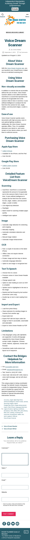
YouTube (13, 526)
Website (4, 492)
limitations (7, 411)
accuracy (6, 400)
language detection (21, 407)
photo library (24, 411)
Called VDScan (7, 151)
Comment (5, 448)
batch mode (19, 401)
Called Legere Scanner (9, 165)
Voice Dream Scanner (10, 418)
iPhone (13, 407)
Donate (15, 9)
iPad (9, 407)
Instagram (9, 526)
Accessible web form (11, 367)
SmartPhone (13, 414)
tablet (19, 414)
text (23, 414)
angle (11, 400)
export (16, 403)
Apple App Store (18, 400)
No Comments (23, 52)
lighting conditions (18, 409)
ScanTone (6, 414)
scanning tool (19, 412)
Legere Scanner (8, 409)
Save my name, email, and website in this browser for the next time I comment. (14, 504)
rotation (12, 412)
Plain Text (6, 412)
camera (26, 401)
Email (4, 480)
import (6, 407)
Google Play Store (9, 405)
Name (4, 468)
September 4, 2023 (10, 52)
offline (15, 411)
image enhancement (20, 405)
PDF (19, 411)
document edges (9, 403)
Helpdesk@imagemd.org (15, 370)
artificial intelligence (9, 401)
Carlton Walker (17, 49)
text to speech (8, 416)
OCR (11, 411)
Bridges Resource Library (15, 32)
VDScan (15, 416)
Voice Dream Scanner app (15, 68)
